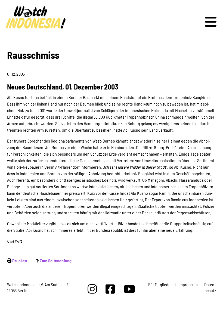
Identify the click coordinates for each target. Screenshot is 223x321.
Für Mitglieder (160, 284)
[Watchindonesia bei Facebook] (110, 288)
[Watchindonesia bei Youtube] (129, 288)
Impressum (188, 284)
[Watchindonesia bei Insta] (92, 288)
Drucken (19, 260)
